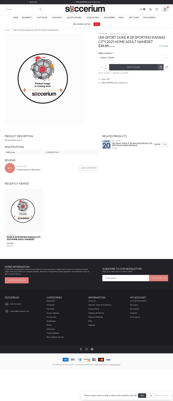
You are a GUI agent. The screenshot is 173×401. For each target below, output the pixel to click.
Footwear (42, 17)
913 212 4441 (15, 304)
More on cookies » (162, 395)
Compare (133, 313)
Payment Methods (95, 317)
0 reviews (124, 34)
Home (15, 17)
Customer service (16, 280)
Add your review (89, 168)
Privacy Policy (93, 309)
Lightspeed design (101, 364)
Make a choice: (105, 53)
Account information (138, 301)
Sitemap (91, 325)
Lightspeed (88, 364)
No (151, 395)
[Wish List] (157, 9)
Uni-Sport (102, 34)
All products (135, 317)
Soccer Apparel (74, 17)
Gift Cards (134, 17)
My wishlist (134, 309)
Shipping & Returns (96, 313)
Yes (142, 395)
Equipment (27, 17)
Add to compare (104, 73)
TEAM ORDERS (149, 17)
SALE (97, 24)
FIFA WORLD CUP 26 (81, 24)
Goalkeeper (109, 17)
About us (92, 301)
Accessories (93, 17)
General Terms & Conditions (99, 305)
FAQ (90, 321)
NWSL (121, 17)
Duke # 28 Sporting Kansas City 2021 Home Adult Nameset (35, 30)
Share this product (120, 73)
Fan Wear (56, 17)
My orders (134, 305)
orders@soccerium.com (19, 311)
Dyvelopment (115, 364)
